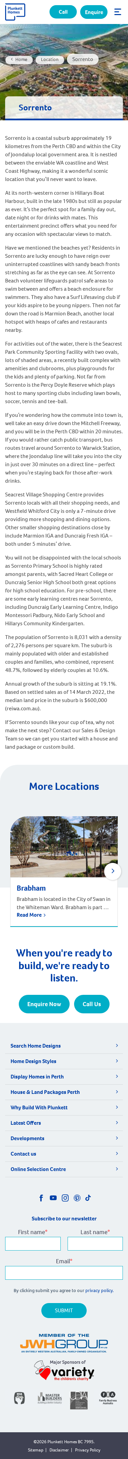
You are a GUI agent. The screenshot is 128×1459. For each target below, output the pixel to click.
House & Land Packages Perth (45, 1092)
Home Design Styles (33, 1061)
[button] (112, 871)
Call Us (92, 1004)
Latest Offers (26, 1122)
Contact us (23, 1153)
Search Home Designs (36, 1045)
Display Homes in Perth (37, 1076)
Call (63, 11)
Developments (27, 1138)
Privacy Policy (87, 1450)
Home (21, 59)
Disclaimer (59, 1450)
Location (50, 59)
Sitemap (35, 1450)
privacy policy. (100, 1290)
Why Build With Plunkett (39, 1107)
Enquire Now (44, 1004)
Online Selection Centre (38, 1169)
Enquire (94, 12)
